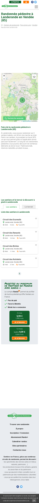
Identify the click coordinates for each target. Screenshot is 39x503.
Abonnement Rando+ (19, 437)
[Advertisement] (19, 51)
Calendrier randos (19, 441)
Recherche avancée (15, 118)
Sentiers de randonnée (11, 25)
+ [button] (4, 75)
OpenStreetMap (26, 121)
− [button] (4, 79)
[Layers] (34, 76)
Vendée (34, 25)
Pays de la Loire (25, 25)
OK (34, 501)
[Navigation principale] (36, 6)
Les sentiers (11, 207)
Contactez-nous (19, 450)
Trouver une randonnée (19, 424)
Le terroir (29, 207)
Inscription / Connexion (19, 433)
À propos (15, 2)
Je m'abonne (19, 322)
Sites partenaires (19, 446)
